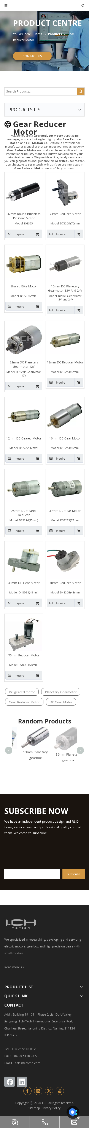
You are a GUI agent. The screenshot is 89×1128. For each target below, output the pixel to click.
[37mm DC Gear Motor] (65, 488)
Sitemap (34, 1108)
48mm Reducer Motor (65, 583)
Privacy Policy (50, 1108)
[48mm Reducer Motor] (65, 560)
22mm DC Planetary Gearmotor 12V (24, 364)
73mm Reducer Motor (65, 214)
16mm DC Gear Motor (65, 438)
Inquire (19, 234)
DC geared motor (22, 692)
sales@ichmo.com (27, 1063)
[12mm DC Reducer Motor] (65, 340)
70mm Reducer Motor (23, 655)
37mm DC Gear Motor (65, 511)
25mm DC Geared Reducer (24, 513)
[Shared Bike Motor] (23, 263)
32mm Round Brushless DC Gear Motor (24, 216)
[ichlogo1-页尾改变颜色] (20, 924)
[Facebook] (9, 1082)
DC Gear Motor (61, 702)
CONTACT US (32, 56)
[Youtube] (60, 1091)
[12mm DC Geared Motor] (23, 415)
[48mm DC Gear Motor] (23, 560)
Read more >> (14, 967)
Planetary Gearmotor (61, 692)
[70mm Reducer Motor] (23, 633)
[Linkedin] (22, 1082)
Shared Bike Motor (24, 286)
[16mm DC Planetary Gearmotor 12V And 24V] (65, 263)
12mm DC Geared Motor (23, 438)
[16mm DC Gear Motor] (65, 415)
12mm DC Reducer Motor (65, 362)
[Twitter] (49, 1091)
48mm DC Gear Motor (24, 583)
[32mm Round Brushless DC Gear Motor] (23, 191)
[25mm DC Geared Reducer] (23, 488)
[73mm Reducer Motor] (65, 191)
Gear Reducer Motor (24, 702)
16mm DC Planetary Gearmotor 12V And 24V (65, 288)
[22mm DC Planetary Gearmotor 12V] (23, 340)
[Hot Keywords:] (80, 91)
